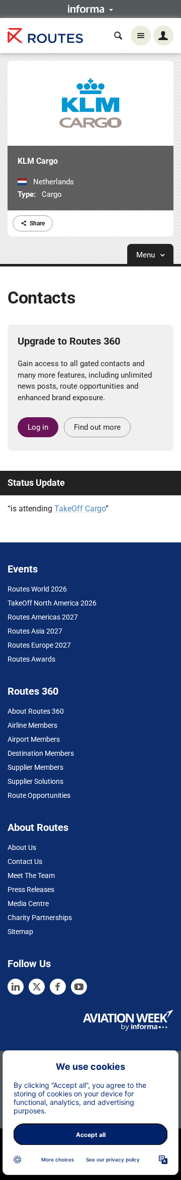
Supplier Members (35, 767)
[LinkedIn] (16, 987)
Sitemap (20, 932)
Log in (38, 427)
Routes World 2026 (37, 589)
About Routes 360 (36, 711)
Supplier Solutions (35, 781)
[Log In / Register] (163, 36)
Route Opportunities (39, 795)
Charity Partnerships (40, 918)
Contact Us (25, 861)
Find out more (97, 427)
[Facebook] (58, 987)
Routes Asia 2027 (35, 631)
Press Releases (31, 890)
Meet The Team (31, 875)
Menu (146, 254)
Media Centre (28, 904)
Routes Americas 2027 (43, 617)
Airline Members (32, 725)
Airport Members (34, 739)
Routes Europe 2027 (39, 645)
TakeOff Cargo (80, 508)
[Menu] (141, 36)
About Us (22, 847)
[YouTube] (79, 987)
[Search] (118, 36)
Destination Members (41, 753)
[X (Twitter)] (37, 987)
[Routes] (45, 36)
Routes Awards (31, 659)
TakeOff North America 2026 (52, 603)
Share (37, 223)
